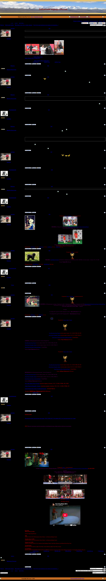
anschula (13, 28)
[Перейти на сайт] (74, 16)
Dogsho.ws (68, 499)
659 (51, 449)
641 (49, 28)
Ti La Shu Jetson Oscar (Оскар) (54, 333)
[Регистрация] (83, 16)
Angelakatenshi (12, 109)
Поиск (100, 21)
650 (48, 197)
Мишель (13, 65)
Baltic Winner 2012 (38, 56)
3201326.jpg (36, 62)
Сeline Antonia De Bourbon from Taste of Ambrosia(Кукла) (78, 226)
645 (49, 109)
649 (52, 186)
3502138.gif (35, 392)
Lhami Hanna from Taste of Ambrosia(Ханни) (33, 347)
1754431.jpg (58, 246)
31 (15, 23)
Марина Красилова (11, 69)
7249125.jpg (36, 551)
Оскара (64, 320)
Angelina (9, 118)
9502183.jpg (68, 551)
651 (49, 214)
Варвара (9, 38)
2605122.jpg (41, 246)
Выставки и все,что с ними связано (23, 25)
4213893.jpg (49, 246)
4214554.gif (46, 264)
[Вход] (88, 16)
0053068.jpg (36, 264)
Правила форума (94, 21)
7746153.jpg (101, 551)
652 (49, 250)
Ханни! (70, 320)
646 (51, 126)
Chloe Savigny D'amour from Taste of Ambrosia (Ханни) (62, 337)
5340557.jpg (47, 62)
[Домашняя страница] (38, 63)
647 (51, 152)
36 (22, 23)
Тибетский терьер (9, 25)
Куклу (66, 215)
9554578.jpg (79, 551)
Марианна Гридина (11, 561)
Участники (86, 21)
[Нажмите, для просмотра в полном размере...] (32, 54)
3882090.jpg (33, 314)
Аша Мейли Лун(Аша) (54, 259)
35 (21, 23)
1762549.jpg (33, 246)
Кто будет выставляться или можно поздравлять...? (45, 25)
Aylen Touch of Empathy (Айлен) (54, 335)
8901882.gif (41, 314)
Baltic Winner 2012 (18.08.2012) (41, 60)
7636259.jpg (32, 552)
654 (49, 285)
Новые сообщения (77, 21)
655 (52, 294)
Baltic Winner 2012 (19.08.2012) (32, 58)
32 (16, 23)
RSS (32, 16)
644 (48, 94)
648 (52, 169)
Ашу (72, 252)
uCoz (83, 578)
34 (19, 23)
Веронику (69, 215)
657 (52, 396)
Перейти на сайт (38, 16)
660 (48, 556)
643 (48, 77)
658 (49, 413)
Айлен (67, 320)
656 (52, 318)
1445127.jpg (57, 62)
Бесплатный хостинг (76, 578)
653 (49, 268)
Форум (2, 25)
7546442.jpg (46, 551)
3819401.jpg (57, 551)
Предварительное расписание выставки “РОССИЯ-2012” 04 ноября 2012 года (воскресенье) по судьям (50, 418)
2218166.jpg (90, 551)
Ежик (12, 285)
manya (12, 556)
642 (48, 65)
